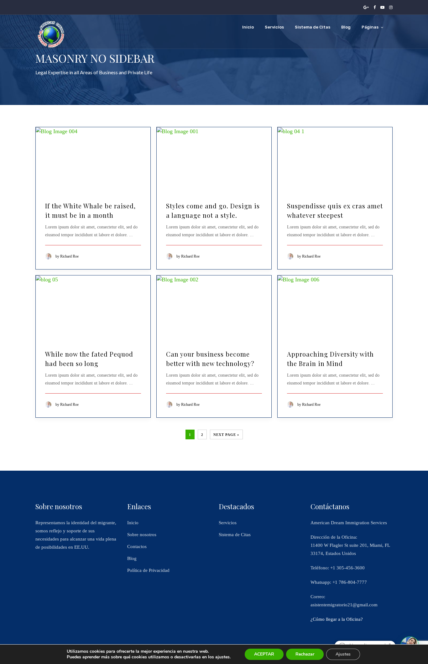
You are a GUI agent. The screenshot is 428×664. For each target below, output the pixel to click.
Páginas (370, 27)
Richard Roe (69, 256)
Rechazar (304, 654)
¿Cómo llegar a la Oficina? (337, 619)
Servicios (274, 27)
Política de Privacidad (148, 570)
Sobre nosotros (141, 534)
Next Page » (226, 435)
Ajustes (343, 654)
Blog (346, 27)
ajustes (222, 657)
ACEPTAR (264, 654)
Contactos (137, 546)
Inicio (248, 27)
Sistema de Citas (312, 27)
